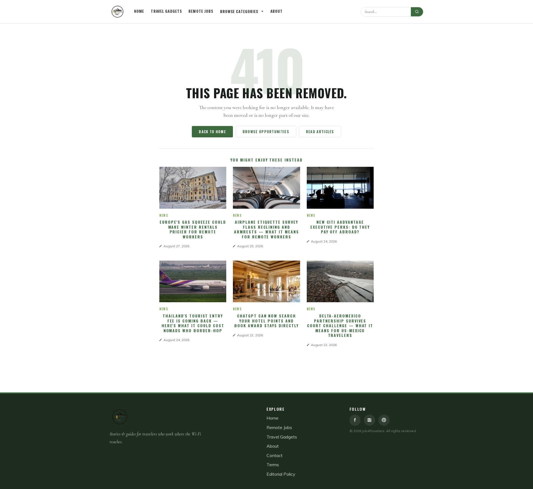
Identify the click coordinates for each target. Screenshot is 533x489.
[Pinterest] (383, 420)
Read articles (320, 131)
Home (139, 11)
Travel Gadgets (166, 11)
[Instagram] (369, 420)
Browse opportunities (266, 131)
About (276, 11)
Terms (272, 464)
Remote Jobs (200, 11)
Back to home (212, 131)
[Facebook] (355, 420)
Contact (274, 455)
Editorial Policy (280, 474)
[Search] (417, 11)
